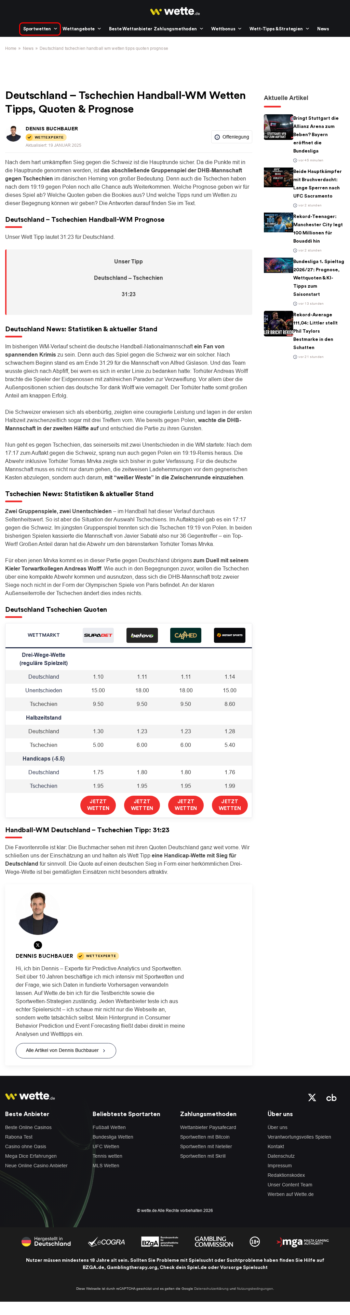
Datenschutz (281, 1156)
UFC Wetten (106, 1146)
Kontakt (276, 1146)
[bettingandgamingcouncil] (106, 1241)
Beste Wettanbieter (130, 29)
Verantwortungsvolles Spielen (299, 1137)
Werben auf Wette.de (291, 1194)
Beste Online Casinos (28, 1127)
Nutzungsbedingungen (255, 1288)
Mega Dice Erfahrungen (31, 1156)
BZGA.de (93, 1267)
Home (10, 48)
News (323, 29)
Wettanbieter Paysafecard (208, 1127)
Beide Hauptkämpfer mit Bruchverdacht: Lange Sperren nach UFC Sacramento (317, 184)
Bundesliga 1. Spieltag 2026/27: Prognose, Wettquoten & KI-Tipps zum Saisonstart (318, 278)
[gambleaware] (159, 1241)
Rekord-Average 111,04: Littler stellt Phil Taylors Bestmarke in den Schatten (315, 331)
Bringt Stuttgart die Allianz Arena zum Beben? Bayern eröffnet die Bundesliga (316, 135)
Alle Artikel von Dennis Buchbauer (62, 1050)
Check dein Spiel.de (183, 1267)
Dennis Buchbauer (52, 128)
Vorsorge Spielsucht (244, 1267)
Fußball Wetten (109, 1127)
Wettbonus (223, 29)
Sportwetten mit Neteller (206, 1146)
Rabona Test (18, 1137)
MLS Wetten (106, 1165)
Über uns (277, 1127)
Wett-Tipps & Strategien (276, 29)
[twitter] (312, 1097)
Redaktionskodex (286, 1175)
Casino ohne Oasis (25, 1146)
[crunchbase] (331, 1097)
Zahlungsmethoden (175, 29)
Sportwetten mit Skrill (203, 1156)
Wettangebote (79, 29)
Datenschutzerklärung (211, 1288)
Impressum (280, 1165)
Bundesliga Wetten (113, 1137)
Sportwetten (37, 29)
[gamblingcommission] (214, 1241)
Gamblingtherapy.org (132, 1267)
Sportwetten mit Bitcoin (205, 1137)
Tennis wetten (107, 1156)
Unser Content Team (290, 1184)
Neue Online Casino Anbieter (36, 1165)
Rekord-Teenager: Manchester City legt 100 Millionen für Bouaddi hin (318, 229)
